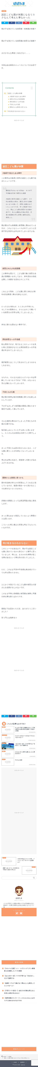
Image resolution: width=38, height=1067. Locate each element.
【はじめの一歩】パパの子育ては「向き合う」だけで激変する (19, 977)
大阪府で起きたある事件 (18, 96)
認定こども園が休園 (15, 93)
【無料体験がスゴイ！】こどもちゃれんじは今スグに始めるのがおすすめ (19, 999)
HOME (15, 1062)
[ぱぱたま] (19, 6)
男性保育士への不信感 (17, 101)
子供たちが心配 (15, 104)
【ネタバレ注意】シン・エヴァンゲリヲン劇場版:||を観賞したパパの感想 (19, 970)
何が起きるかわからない (16, 111)
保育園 (3, 11)
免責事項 (22, 1062)
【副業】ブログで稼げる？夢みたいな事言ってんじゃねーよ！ (19, 984)
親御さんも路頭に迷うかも (18, 107)
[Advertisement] (19, 141)
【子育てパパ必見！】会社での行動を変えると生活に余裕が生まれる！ (19, 992)
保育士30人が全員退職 (17, 99)
